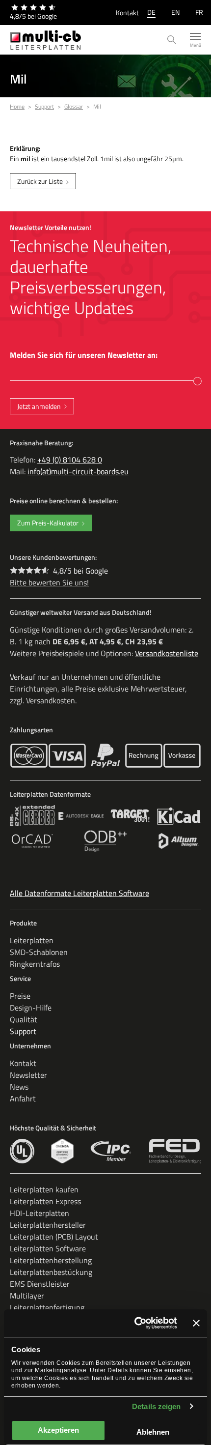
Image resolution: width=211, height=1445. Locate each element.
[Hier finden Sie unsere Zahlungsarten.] (29, 755)
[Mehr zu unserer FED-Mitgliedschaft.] (175, 1151)
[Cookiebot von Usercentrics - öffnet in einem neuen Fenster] (135, 1323)
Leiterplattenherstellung (51, 1260)
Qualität (23, 1019)
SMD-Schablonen (39, 952)
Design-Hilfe (31, 1007)
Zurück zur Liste (40, 181)
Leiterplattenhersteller (48, 1225)
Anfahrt (23, 1098)
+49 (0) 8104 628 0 (69, 459)
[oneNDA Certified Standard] (62, 1151)
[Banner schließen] (196, 1323)
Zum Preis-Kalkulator (48, 523)
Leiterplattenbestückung (51, 1272)
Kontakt (127, 12)
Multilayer (27, 1295)
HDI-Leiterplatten (39, 1213)
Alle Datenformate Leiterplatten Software (79, 893)
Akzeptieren (58, 1430)
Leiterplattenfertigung (47, 1307)
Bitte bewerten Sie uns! (49, 582)
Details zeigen (156, 1406)
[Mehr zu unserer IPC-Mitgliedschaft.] (111, 1151)
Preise (20, 996)
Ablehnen (152, 1432)
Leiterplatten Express (45, 1201)
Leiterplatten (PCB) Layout (54, 1237)
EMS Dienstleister (40, 1284)
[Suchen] (172, 40)
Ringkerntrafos (35, 964)
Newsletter (28, 1075)
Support (23, 1031)
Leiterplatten (31, 940)
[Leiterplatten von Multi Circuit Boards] (45, 40)
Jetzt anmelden (39, 406)
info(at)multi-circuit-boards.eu (78, 471)
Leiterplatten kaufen (44, 1189)
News (19, 1087)
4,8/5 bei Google (80, 571)
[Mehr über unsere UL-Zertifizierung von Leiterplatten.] (22, 1151)
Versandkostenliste (166, 653)
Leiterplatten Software (48, 1248)
